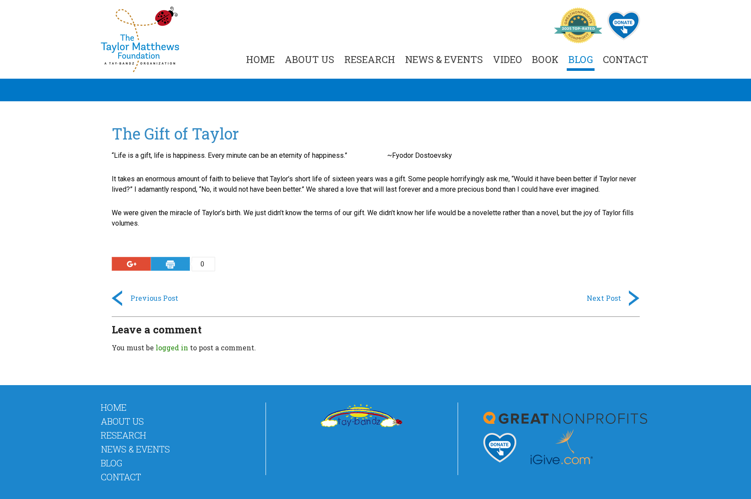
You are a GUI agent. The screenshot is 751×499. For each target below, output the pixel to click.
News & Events (444, 59)
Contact (625, 59)
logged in (172, 347)
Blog (580, 59)
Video (507, 59)
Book (545, 59)
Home (260, 59)
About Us (309, 59)
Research (369, 59)
